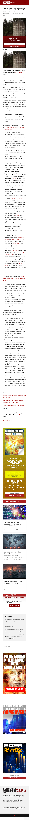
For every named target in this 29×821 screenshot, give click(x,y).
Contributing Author (7, 13)
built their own (16, 250)
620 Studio (22, 818)
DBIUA (14, 178)
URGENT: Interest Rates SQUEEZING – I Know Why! (12, 523)
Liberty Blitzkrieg (19, 72)
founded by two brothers (16, 239)
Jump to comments (8, 420)
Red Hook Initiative (16, 243)
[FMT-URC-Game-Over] (14, 733)
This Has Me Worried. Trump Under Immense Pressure (13, 582)
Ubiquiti (17, 215)
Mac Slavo (7, 525)
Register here (14, 605)
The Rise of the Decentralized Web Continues (13, 405)
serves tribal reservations (15, 270)
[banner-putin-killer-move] (14, 693)
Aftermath (17, 13)
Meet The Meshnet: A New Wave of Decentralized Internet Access (14, 278)
